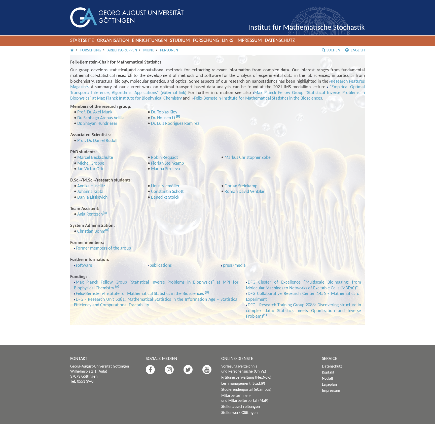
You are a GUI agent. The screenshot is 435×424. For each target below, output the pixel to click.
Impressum (249, 40)
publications (161, 265)
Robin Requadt (164, 157)
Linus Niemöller (165, 186)
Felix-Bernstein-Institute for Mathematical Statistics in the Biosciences (258, 98)
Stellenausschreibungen (240, 407)
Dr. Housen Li (163, 118)
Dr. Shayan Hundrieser (97, 123)
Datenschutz (280, 40)
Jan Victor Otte (90, 169)
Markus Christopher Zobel (248, 157)
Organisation (113, 40)
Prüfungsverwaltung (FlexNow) (246, 378)
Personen (169, 50)
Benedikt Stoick (165, 197)
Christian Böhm (91, 231)
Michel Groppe (90, 163)
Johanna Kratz (90, 191)
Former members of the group (103, 248)
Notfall (327, 379)
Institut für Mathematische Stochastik (306, 28)
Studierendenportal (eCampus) (246, 390)
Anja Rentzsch (90, 214)
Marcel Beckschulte (95, 157)
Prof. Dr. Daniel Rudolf (97, 140)
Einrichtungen (149, 40)
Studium (180, 40)
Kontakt (328, 373)
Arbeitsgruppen (122, 50)
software (84, 265)
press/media (234, 265)
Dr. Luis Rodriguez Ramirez (175, 123)
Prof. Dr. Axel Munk (94, 112)
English (357, 50)
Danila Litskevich (92, 197)
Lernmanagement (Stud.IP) (243, 384)
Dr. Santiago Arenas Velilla (101, 118)
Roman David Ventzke (244, 191)
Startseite (82, 40)
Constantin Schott (167, 191)
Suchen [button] (333, 50)
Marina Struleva (165, 169)
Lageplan (329, 385)
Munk (148, 50)
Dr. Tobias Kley (164, 112)
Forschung (206, 40)
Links (227, 40)
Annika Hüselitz (91, 186)
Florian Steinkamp (167, 163)
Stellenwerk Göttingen (239, 413)
